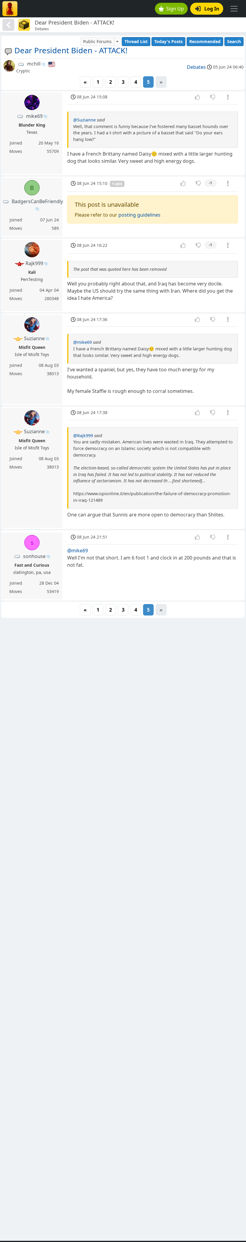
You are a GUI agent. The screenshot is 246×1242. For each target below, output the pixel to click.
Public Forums (97, 41)
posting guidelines (139, 215)
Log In (211, 8)
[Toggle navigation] (234, 9)
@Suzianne (84, 120)
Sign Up (175, 8)
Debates (196, 67)
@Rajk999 (83, 435)
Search (234, 41)
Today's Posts (168, 41)
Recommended (204, 41)
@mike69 (82, 342)
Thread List (136, 41)
